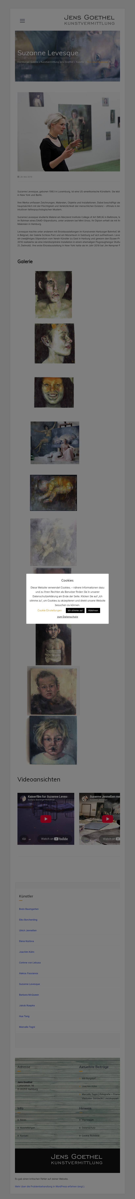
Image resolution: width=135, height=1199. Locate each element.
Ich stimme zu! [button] (75, 610)
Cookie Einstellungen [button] (50, 610)
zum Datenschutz (67, 616)
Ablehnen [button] (93, 610)
